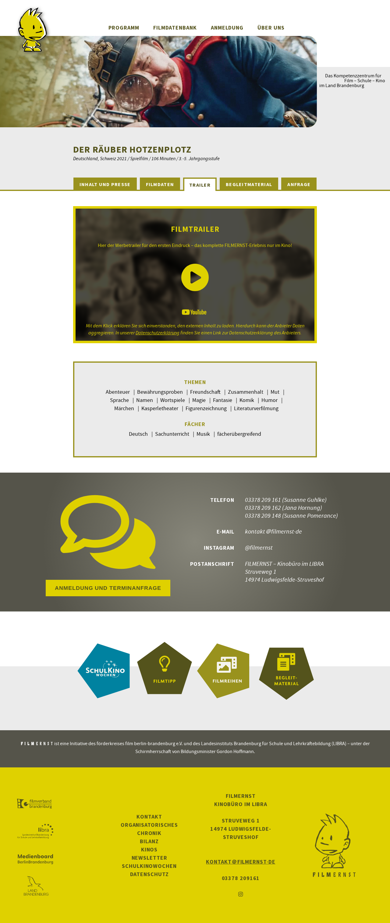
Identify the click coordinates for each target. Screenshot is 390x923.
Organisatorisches (149, 824)
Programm (123, 27)
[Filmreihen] (225, 671)
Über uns (270, 27)
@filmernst (259, 547)
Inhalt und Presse (105, 184)
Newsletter (149, 857)
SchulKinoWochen (149, 865)
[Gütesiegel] (164, 671)
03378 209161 (241, 878)
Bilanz (149, 841)
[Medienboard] (35, 859)
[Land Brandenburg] (35, 886)
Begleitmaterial (249, 184)
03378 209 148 (263, 515)
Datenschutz (149, 874)
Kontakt (149, 816)
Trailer (200, 185)
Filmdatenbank (175, 27)
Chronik (149, 833)
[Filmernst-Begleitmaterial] (286, 671)
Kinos (149, 849)
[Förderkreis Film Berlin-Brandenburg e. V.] (35, 804)
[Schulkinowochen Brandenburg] (103, 671)
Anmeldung (227, 27)
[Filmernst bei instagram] (240, 894)
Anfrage (298, 184)
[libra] (35, 831)
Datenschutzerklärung (157, 332)
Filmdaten (160, 184)
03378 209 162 (263, 507)
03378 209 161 (263, 499)
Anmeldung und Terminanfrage (108, 588)
